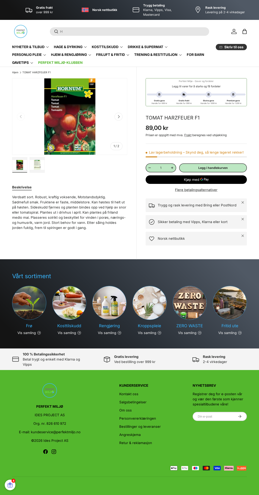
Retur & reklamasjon (135, 443)
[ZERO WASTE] (190, 303)
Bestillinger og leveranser (140, 427)
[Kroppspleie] (149, 303)
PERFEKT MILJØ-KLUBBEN (60, 63)
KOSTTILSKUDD (105, 47)
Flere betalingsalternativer (196, 190)
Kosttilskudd (69, 325)
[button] (244, 31)
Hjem (15, 72)
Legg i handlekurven (213, 168)
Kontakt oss (128, 394)
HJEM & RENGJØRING (69, 55)
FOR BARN (195, 55)
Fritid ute (229, 325)
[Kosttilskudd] (69, 303)
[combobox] (129, 31)
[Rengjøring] (109, 303)
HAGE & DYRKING (68, 47)
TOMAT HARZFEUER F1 (36, 72)
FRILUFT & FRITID (110, 55)
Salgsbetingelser (133, 402)
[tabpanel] (69, 212)
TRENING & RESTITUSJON (155, 55)
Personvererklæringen (137, 418)
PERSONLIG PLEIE (27, 55)
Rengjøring (109, 325)
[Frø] (29, 303)
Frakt (188, 135)
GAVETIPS (20, 63)
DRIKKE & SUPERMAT (145, 47)
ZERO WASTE (189, 325)
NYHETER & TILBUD (28, 47)
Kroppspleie (149, 325)
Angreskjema (130, 435)
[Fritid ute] (230, 303)
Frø (29, 325)
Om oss (125, 410)
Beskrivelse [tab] (22, 187)
